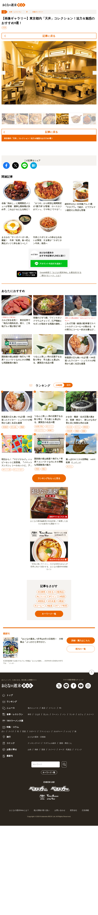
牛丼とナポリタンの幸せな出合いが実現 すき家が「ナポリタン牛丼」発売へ (47, 240)
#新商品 (60, 592)
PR (60, 708)
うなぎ (37, 714)
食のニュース (33, 708)
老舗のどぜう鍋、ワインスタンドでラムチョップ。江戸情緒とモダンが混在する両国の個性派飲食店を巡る (47, 321)
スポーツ (32, 731)
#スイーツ (49, 426)
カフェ (80, 714)
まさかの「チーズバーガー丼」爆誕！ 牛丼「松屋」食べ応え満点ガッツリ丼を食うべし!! (16, 240)
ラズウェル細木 (50, 743)
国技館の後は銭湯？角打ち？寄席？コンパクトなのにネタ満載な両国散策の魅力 (16, 360)
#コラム (77, 427)
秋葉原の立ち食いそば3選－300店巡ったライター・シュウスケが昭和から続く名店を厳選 (80, 360)
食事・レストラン (15, 12)
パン (64, 714)
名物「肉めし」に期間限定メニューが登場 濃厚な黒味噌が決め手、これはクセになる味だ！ (16, 206)
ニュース (10, 708)
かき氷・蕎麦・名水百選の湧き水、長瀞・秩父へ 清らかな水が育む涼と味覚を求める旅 (81, 420)
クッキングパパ (34, 743)
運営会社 (73, 810)
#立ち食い (14, 427)
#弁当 (50, 592)
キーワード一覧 (49, 772)
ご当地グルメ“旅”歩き (8, 317)
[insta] (88, 685)
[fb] (73, 685)
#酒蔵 (83, 431)
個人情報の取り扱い (42, 810)
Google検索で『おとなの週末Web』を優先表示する (60, 272)
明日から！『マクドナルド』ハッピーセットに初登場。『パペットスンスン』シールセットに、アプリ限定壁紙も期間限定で (17, 462)
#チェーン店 (7, 469)
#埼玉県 (69, 431)
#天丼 (4, 27)
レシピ (68, 731)
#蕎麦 (22, 427)
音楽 (24, 731)
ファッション (45, 731)
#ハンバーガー (18, 469)
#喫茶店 (85, 427)
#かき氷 (69, 427)
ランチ (72, 714)
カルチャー (58, 731)
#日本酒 (52, 601)
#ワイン (53, 596)
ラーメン (55, 714)
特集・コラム (12, 727)
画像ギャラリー (37, 12)
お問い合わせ (59, 810)
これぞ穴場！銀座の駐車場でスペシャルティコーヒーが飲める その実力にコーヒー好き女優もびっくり (80, 326)
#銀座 (49, 605)
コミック (10, 743)
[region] (49, 83)
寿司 (29, 714)
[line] (66, 685)
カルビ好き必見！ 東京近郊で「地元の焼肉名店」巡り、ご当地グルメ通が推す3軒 (16, 323)
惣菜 (43, 750)
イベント (52, 708)
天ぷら (46, 714)
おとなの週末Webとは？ (19, 810)
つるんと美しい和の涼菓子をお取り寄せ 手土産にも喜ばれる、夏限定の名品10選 (47, 360)
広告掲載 (85, 810)
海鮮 (36, 750)
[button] (3, 73)
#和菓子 (50, 430)
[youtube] (81, 685)
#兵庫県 (41, 592)
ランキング (11, 701)
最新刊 (9, 756)
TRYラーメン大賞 (14, 721)
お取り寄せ (11, 749)
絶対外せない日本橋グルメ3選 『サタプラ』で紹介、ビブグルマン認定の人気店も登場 (80, 207)
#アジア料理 (61, 605)
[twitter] (59, 685)
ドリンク (78, 750)
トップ (9, 695)
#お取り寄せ (39, 426)
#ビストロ (41, 596)
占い (3, 731)
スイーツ (90, 714)
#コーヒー (39, 605)
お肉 (29, 750)
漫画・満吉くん (65, 743)
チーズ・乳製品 (65, 750)
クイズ (11, 731)
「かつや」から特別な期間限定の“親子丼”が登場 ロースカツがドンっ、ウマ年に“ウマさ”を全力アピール (47, 206)
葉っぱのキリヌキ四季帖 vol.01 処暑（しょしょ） (80, 460)
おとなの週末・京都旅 (37, 737)
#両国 (37, 469)
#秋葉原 (5, 427)
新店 (43, 708)
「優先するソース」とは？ (50, 275)
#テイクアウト (40, 430)
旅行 (8, 737)
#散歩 (44, 469)
